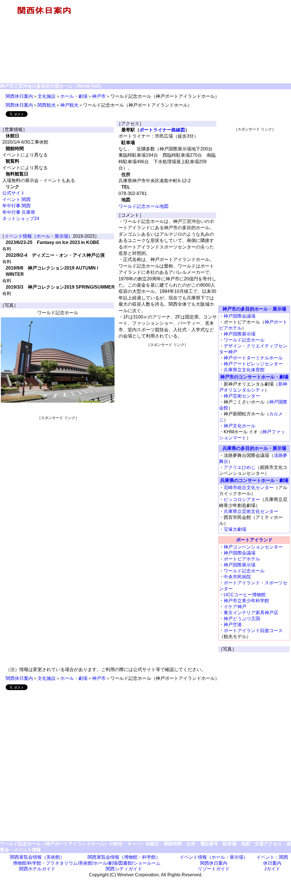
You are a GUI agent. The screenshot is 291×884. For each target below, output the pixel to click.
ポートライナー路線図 (162, 129)
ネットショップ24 (20, 218)
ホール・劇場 (74, 96)
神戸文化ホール (239, 425)
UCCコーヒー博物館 (245, 594)
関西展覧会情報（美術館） (37, 857)
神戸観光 (69, 105)
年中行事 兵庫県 (18, 212)
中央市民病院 (237, 576)
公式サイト (13, 193)
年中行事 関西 (16, 205)
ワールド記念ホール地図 (144, 206)
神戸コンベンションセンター (253, 547)
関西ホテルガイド (37, 868)
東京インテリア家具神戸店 (251, 612)
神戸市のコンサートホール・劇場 (254, 376)
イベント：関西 (272, 857)
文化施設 (47, 96)
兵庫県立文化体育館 (244, 369)
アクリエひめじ (239, 467)
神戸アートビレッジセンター (253, 363)
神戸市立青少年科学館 (246, 600)
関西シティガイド (124, 868)
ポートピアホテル (242, 558)
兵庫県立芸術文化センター (251, 511)
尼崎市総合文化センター (249, 487)
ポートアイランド (254, 539)
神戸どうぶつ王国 (242, 618)
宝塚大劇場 (235, 529)
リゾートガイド (214, 868)
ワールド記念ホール (244, 340)
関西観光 (47, 105)
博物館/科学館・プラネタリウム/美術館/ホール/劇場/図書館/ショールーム (87, 863)
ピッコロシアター (242, 499)
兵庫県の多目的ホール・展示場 (254, 448)
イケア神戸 (235, 606)
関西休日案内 (19, 96)
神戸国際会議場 (239, 316)
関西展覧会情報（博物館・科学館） (124, 857)
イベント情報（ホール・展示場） (39, 236)
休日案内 (272, 863)
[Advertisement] (189, 42)
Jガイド (272, 868)
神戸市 (99, 96)
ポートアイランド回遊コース (253, 630)
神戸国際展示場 (239, 334)
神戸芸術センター (242, 396)
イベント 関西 (16, 199)
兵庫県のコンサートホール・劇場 (254, 480)
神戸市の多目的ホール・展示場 (254, 309)
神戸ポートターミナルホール (253, 357)
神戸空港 (233, 624)
